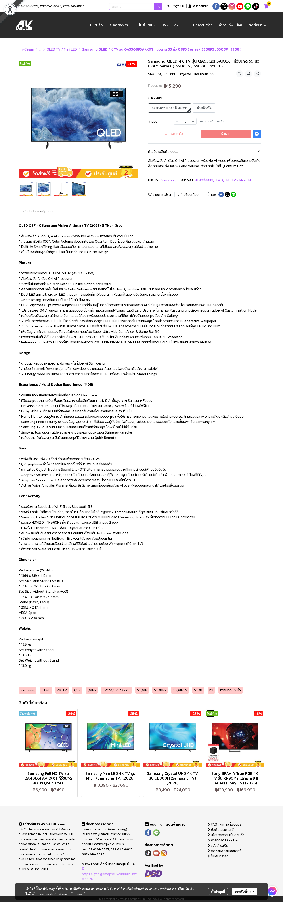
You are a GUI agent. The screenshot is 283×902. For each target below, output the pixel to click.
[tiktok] (255, 6)
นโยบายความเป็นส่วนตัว (47, 894)
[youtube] (239, 6)
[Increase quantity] (193, 121)
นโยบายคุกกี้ (77, 894)
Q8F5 (92, 690)
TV (218, 180)
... (40, 49)
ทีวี (211, 690)
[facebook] (216, 6)
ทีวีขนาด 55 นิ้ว (230, 690)
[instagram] (231, 6)
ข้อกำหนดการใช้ (221, 829)
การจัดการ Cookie (224, 840)
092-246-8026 (74, 6)
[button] (135, 6)
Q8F (77, 690)
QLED (46, 690)
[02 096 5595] (15, 6)
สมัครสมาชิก (201, 6)
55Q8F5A (180, 690)
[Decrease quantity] (177, 121)
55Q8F (142, 690)
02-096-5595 (28, 6)
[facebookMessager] (272, 891)
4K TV (62, 690)
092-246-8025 (50, 6)
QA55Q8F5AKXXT (116, 690)
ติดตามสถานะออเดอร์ (225, 850)
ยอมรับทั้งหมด (244, 891)
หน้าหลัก (28, 49)
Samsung (168, 180)
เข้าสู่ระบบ (178, 6)
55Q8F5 (160, 690)
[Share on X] (227, 194)
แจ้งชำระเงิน (219, 845)
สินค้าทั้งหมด (204, 180)
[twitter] (224, 6)
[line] (247, 6)
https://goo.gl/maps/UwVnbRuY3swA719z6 (109, 876)
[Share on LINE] (233, 194)
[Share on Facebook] (221, 194)
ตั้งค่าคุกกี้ (218, 891)
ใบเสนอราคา (219, 856)
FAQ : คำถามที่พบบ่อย (226, 824)
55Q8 (198, 690)
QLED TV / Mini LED (62, 49)
